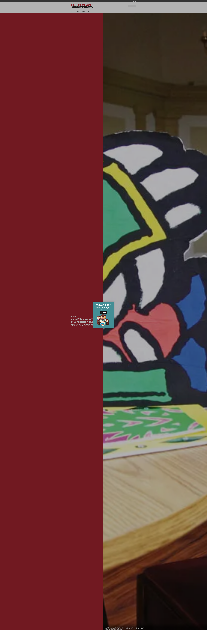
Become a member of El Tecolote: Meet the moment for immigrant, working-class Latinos (103, 306)
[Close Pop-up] (113, 303)
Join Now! (103, 312)
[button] (103, 315)
